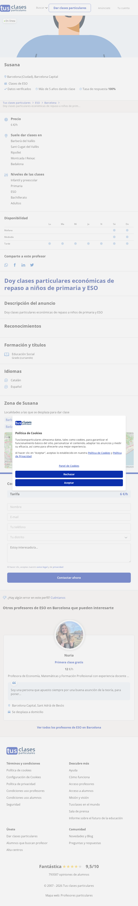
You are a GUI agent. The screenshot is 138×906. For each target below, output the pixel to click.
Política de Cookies (99, 453)
